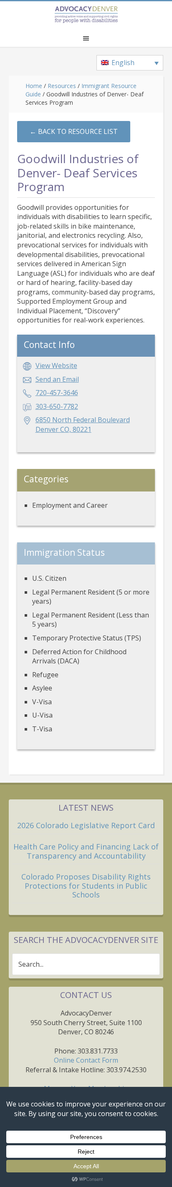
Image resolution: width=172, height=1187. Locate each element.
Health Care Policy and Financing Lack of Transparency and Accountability (86, 851)
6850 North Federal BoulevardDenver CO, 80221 (82, 424)
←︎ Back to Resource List (74, 131)
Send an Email (57, 379)
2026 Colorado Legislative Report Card (86, 825)
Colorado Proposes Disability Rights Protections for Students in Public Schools (86, 886)
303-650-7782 (56, 406)
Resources (62, 86)
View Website (56, 365)
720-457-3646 (56, 392)
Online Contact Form (86, 1060)
